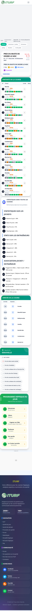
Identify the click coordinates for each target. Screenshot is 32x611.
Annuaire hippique (8, 540)
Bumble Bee (8, 181)
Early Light (8, 134)
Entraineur (23, 44)
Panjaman (8, 165)
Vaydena (7, 126)
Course (3, 44)
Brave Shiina (8, 110)
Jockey (3, 47)
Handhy (7, 173)
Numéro (10, 47)
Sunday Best (8, 188)
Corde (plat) (18, 47)
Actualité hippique (8, 538)
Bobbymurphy (9, 118)
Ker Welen (8, 102)
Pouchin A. (7, 97)
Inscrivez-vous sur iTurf (9, 557)
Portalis (7, 149)
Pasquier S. (7, 160)
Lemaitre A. (7, 113)
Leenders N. (14, 105)
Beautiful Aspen (9, 94)
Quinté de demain (8, 527)
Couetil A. (15, 176)
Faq (4, 543)
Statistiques (6, 535)
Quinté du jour (7, 524)
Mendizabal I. (7, 184)
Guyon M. (7, 168)
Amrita (7, 86)
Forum (4, 532)
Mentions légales (7, 604)
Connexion (6, 559)
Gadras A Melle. (8, 90)
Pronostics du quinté (8, 530)
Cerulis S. (11, 168)
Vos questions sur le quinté (10, 554)
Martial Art (8, 157)
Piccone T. (7, 121)
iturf (4, 522)
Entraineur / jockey (13, 44)
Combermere (9, 141)
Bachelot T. (7, 152)
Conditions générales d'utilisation (21, 604)
